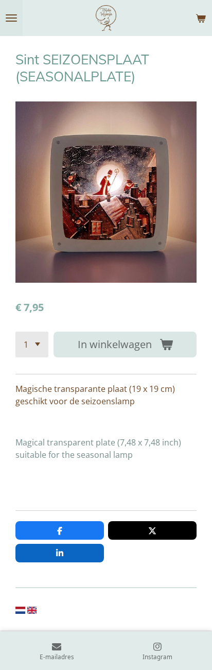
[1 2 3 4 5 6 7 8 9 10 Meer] (31, 344)
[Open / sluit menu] (11, 18)
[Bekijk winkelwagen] (200, 18)
